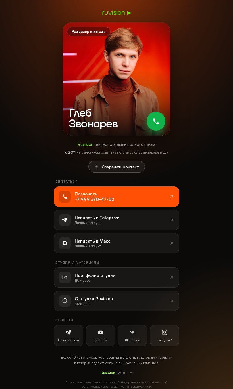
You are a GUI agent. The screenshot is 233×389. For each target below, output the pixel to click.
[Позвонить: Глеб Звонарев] (156, 121)
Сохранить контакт (120, 167)
